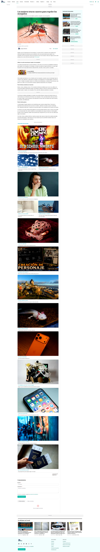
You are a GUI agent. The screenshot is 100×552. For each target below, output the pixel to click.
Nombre (19, 482)
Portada (9, 1)
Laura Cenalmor (74, 534)
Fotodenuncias (53, 549)
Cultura (77, 26)
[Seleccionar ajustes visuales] (95, 2)
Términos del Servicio (66, 543)
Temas (52, 546)
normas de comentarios (34, 494)
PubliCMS (31, 546)
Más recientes (22, 501)
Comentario (20, 486)
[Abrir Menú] (98, 2)
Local (76, 18)
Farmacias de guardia (55, 548)
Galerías (13, 1)
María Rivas (40, 534)
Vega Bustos (24, 534)
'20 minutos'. (37, 57)
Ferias (54, 1)
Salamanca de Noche (74, 41)
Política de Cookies (66, 546)
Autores (52, 544)
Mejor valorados (31, 501)
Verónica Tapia (58, 534)
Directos (52, 543)
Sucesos (77, 33)
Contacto (64, 541)
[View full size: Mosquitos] (38, 30)
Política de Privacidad (66, 544)
